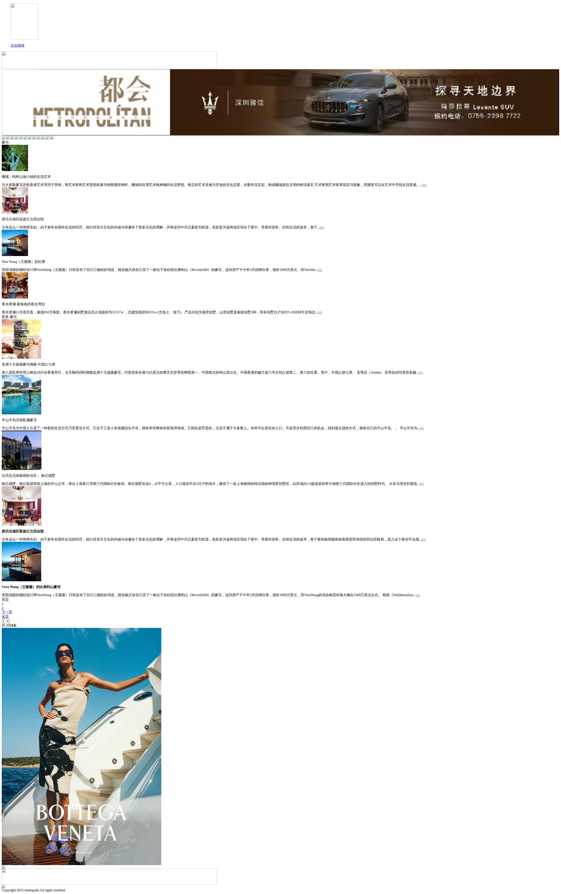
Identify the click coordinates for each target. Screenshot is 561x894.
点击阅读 (18, 45)
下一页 (7, 612)
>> (424, 185)
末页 (5, 616)
